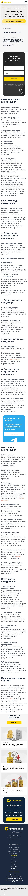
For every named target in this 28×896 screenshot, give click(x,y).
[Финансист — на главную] (6, 2)
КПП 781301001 (14, 849)
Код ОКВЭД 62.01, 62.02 (14, 851)
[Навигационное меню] (26, 2)
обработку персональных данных (14, 85)
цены (11, 699)
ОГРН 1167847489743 (14, 853)
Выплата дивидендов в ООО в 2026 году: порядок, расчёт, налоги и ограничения (14, 791)
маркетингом (15, 359)
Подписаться (14, 78)
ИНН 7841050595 (14, 847)
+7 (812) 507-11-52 (14, 839)
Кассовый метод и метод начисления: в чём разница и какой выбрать (13, 745)
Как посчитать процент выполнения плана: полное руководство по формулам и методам (14, 768)
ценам (18, 556)
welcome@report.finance (14, 844)
